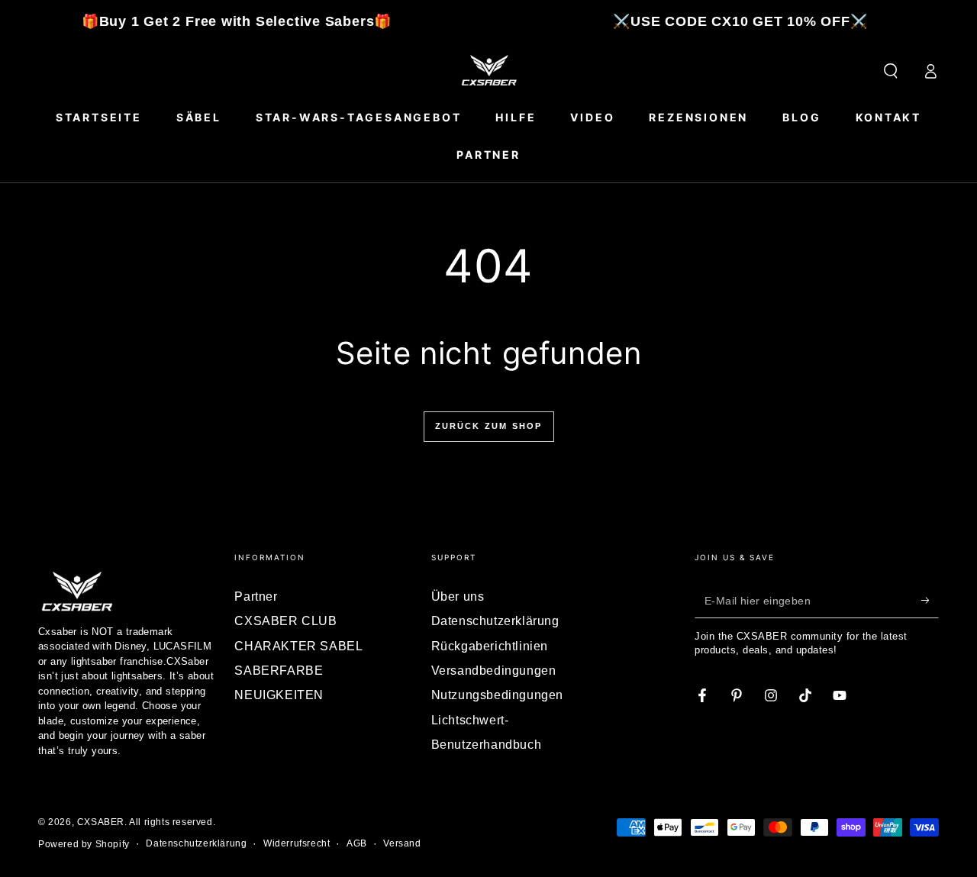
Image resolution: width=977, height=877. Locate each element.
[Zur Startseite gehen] (488, 71)
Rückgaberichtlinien (489, 646)
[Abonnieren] (930, 600)
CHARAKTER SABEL (298, 646)
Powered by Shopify (84, 844)
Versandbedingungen (493, 670)
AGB (357, 843)
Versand (402, 843)
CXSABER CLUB (285, 620)
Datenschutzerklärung (495, 620)
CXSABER (100, 822)
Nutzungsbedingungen (497, 694)
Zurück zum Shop (489, 425)
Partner (255, 596)
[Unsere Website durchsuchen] (891, 71)
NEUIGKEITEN (279, 694)
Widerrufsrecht (296, 843)
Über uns (458, 596)
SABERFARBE (278, 670)
